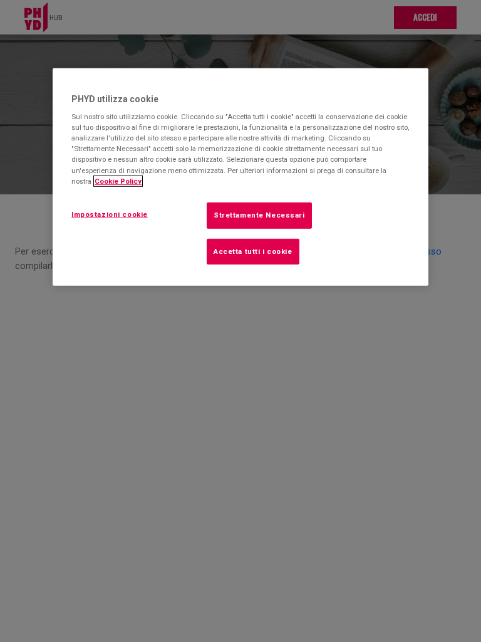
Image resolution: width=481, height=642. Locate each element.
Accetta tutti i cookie (253, 250)
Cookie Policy (118, 180)
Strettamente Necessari (259, 214)
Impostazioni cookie (109, 213)
